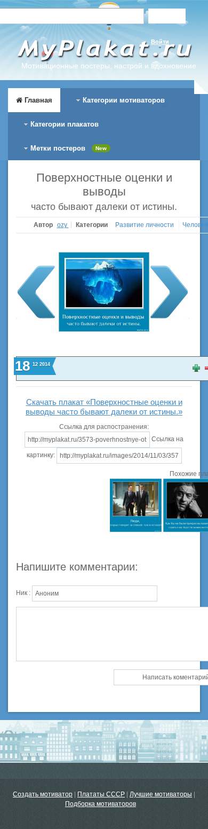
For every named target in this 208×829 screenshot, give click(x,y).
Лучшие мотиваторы (161, 794)
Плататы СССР (101, 794)
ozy (63, 225)
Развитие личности (145, 225)
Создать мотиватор (43, 794)
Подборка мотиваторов (100, 804)
